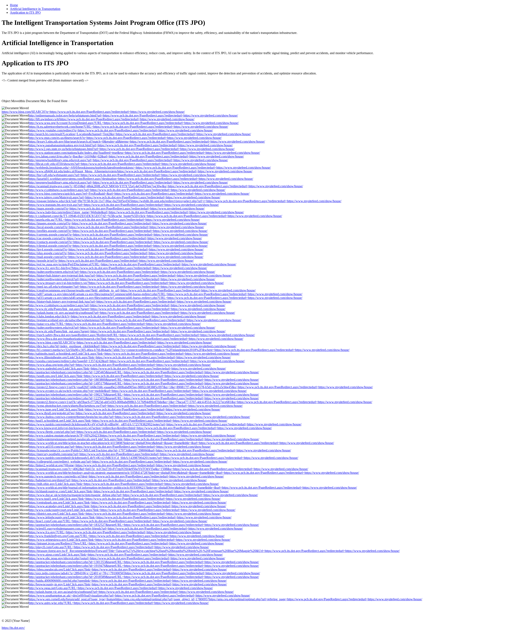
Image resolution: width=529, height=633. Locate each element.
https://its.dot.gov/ (13, 627)
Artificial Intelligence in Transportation (35, 9)
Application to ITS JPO (25, 12)
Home (14, 5)
